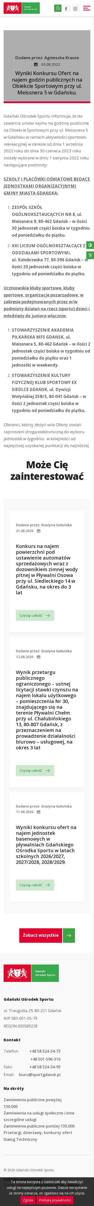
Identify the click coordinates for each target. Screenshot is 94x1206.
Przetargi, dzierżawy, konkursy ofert (38, 1132)
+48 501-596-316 (45, 1059)
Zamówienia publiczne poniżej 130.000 (39, 1126)
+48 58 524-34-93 (44, 1067)
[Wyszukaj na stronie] (57, 8)
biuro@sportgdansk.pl (39, 1074)
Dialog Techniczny (20, 1139)
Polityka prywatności (55, 1200)
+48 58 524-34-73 (44, 1051)
